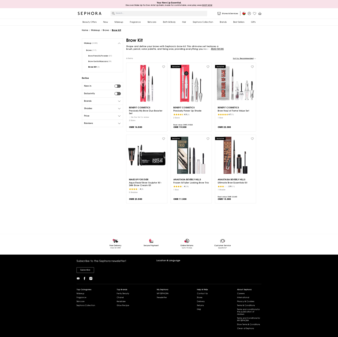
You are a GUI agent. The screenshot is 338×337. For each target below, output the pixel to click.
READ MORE (217, 49)
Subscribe (85, 270)
